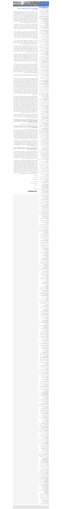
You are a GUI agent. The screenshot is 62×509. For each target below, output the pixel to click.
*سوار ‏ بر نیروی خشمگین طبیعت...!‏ (44, 168)
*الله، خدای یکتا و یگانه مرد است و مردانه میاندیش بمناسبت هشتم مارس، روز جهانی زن (44, 455)
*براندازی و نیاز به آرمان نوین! (44, 188)
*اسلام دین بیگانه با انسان (44, 408)
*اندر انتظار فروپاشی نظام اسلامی (44, 245)
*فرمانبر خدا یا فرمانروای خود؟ (44, 65)
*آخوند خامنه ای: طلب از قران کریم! (44, 66)
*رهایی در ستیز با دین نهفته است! (44, 104)
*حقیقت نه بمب (45, 368)
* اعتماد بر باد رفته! (45, 198)
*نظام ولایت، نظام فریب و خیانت (44, 468)
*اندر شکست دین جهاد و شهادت (44, 316)
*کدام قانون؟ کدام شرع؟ (44, 124)
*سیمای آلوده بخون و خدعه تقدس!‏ (44, 157)
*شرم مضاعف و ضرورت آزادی (44, 247)
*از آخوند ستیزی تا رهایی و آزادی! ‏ (44, 139)
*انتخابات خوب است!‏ (45, 254)
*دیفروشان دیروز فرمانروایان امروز (44, 262)
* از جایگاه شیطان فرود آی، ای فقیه (44, 227)
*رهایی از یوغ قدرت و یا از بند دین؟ (44, 177)
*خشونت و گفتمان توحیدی (44, 282)
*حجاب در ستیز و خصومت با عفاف (44, 504)
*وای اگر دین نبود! (45, 330)
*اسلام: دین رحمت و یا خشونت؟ (44, 370)
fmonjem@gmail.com (34, 179)
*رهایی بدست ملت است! (44, 237)
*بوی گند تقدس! (45, 43)
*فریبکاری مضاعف (45, 327)
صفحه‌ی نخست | (46, 5)
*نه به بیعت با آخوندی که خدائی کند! (44, 63)
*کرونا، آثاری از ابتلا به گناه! (44, 122)
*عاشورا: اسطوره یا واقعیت (44, 271)
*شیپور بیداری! (46, 22)
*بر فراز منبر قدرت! (45, 204)
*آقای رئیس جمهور (45, 458)
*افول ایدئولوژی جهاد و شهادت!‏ (44, 154)
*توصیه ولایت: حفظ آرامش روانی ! (44, 374)
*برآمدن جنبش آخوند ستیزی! (44, 21)
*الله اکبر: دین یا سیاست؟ (44, 419)
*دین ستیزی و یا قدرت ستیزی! (44, 336)
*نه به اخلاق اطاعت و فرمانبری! (44, 302)
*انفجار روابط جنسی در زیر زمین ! (44, 375)
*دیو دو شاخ (46, 397)
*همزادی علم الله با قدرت (44, 351)
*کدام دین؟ (46, 175)
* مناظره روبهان (45, 251)
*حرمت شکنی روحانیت (44, 422)
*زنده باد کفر (46, 249)
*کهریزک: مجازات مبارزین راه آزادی (44, 495)
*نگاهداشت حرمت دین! (45, 201)
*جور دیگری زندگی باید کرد (44, 313)
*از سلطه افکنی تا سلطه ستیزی (44, 403)
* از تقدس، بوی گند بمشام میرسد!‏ (44, 183)
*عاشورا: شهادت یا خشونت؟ (44, 320)
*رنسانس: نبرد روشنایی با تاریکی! (44, 114)
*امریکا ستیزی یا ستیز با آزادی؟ (44, 158)
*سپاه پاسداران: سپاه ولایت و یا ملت (44, 346)
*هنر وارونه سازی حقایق (44, 235)
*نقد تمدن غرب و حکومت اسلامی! (44, 189)
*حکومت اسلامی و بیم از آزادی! (44, 163)
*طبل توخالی (46, 420)
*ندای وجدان (46, 256)
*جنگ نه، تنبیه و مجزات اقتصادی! (44, 155)
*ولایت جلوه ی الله (45, 491)
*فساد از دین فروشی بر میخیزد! (44, 147)
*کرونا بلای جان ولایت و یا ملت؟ (44, 118)
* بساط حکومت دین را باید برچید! (44, 56)
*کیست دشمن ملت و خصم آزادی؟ (44, 243)
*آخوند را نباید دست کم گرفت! (44, 140)
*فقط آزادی (46, 285)
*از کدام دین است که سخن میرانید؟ (44, 497)
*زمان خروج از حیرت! (45, 73)
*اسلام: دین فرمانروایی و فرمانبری (44, 502)
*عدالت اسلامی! (45, 349)
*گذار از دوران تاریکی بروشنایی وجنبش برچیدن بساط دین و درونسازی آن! (44, 12)
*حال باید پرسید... (45, 402)
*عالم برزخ (46, 219)
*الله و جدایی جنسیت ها (45, 501)
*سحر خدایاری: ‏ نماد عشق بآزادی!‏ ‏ (44, 144)
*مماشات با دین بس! (45, 407)
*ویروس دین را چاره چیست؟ (44, 116)
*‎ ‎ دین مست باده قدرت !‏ (44, 264)
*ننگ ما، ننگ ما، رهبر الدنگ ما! (44, 128)
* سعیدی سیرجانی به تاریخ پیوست (44, 358)
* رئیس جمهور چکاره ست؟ (44, 252)
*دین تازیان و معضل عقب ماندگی (44, 246)
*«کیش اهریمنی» (45, 223)
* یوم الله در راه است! (45, 79)
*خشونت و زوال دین (45, 229)
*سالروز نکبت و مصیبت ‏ (44, 258)
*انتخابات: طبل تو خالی (45, 305)
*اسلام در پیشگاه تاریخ (45, 290)
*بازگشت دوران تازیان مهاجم (44, 488)
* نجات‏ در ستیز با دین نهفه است (44, 230)
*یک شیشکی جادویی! (45, 110)
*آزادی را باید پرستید (45, 317)
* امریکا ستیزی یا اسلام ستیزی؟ (44, 292)
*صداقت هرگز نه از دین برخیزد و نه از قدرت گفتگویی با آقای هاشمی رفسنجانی (44, 444)
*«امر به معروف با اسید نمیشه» (44, 365)
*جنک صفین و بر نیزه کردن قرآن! (44, 133)
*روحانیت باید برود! (45, 239)
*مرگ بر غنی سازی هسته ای (44, 410)
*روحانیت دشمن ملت (45, 500)
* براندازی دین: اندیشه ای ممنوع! (44, 90)
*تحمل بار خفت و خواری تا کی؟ (44, 39)
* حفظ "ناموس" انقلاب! (44, 156)
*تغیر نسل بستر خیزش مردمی (44, 215)
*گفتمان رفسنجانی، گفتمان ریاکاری (44, 260)
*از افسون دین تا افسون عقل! (44, 94)
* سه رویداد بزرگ (45, 232)
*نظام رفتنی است (45, 146)
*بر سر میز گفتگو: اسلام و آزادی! (44, 209)
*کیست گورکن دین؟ (45, 340)
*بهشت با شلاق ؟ (45, 385)
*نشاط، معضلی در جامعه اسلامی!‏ (44, 173)
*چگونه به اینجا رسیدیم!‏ (44, 170)
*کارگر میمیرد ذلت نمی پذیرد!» (44, 185)
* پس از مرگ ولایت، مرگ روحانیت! (44, 238)
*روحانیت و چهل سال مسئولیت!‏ (44, 150)
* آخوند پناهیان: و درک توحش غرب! (44, 113)
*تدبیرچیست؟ (46, 281)
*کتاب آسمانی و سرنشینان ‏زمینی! (44, 194)
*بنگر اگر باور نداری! (45, 36)
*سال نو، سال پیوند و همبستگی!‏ (44, 169)
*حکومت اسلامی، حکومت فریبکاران (43, 470)
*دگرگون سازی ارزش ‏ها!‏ (44, 259)
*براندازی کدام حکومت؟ (44, 184)
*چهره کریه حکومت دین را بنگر (44, 392)
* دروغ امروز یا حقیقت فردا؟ (44, 197)
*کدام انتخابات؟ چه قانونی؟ (44, 460)
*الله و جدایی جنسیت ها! (44, 38)
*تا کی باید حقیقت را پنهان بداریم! (44, 13)
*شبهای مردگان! (45, 85)
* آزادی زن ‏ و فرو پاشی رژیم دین (44, 244)
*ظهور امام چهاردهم (45, 453)
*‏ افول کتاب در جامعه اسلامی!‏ (44, 191)
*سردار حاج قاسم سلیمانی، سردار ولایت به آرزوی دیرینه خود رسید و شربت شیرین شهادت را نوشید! (44, 131)
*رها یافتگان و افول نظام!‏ (44, 210)
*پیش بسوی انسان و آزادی (44, 484)
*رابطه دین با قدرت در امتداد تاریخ (44, 306)
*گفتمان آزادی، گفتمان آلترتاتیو (44, 199)
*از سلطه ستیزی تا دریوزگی (44, 413)
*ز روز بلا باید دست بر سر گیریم (44, 326)
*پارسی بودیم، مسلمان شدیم (44, 207)
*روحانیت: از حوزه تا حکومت (44, 339)
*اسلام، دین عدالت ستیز (44, 217)
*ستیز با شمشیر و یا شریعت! (44, 61)
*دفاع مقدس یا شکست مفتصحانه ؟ (44, 366)
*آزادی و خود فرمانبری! (44, 190)
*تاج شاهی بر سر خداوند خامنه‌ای (44, 465)
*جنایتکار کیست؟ (45, 364)
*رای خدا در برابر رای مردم (44, 248)
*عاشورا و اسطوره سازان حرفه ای (44, 476)
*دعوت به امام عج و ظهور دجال (44, 272)
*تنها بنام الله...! (46, 108)
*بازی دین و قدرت (45, 391)
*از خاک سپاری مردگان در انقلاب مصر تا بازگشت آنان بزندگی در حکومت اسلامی (44, 387)
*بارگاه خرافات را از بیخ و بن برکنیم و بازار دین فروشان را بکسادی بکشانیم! (44, 84)
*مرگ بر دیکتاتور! (45, 9)
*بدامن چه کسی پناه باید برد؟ (44, 309)
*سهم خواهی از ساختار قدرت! (44, 62)
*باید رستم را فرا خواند (45, 415)
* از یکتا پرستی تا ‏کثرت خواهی (44, 255)
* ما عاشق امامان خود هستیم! (44, 486)
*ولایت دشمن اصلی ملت (44, 347)
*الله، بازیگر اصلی (45, 492)
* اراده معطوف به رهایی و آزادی (44, 226)
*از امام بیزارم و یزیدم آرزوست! (44, 145)
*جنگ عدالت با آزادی (45, 450)
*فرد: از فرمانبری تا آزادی (44, 186)
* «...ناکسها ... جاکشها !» (44, 181)
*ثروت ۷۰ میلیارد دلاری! (44, 97)
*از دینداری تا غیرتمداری (44, 487)
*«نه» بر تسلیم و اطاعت (44, 352)
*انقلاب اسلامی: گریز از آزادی (44, 400)
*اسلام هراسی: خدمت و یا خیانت (44, 367)
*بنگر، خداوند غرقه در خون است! (44, 414)
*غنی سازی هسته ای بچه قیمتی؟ (44, 341)
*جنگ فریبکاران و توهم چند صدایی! (44, 176)
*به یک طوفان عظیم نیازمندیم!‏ (44, 205)
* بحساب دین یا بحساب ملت (44, 489)
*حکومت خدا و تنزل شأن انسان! (44, 153)
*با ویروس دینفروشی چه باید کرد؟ (44, 78)
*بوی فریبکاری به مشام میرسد (44, 427)
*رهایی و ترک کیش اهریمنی (44, 310)
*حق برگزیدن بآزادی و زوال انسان (44, 234)
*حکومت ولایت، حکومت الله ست (44, 499)
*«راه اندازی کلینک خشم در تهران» (44, 382)
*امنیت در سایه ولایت (45, 324)
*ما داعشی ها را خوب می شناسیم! (44, 383)
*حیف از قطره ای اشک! (44, 98)
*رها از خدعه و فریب (45, 148)
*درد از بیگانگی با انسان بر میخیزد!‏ (44, 236)
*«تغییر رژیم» (46, 233)
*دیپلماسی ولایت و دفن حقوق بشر (44, 411)
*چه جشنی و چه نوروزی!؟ (44, 70)
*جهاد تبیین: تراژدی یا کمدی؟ (44, 33)
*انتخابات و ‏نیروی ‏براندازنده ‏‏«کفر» (44, 250)
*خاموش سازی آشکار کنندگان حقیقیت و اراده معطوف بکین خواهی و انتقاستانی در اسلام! (44, 17)
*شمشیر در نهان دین (45, 342)
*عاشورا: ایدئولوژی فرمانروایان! (44, 193)
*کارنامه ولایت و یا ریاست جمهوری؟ (44, 445)
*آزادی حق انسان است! (45, 221)
